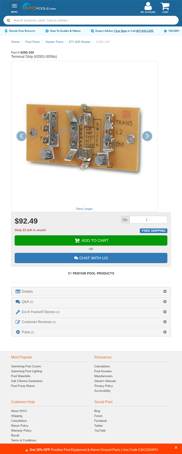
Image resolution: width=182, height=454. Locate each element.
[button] (176, 448)
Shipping (16, 416)
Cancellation (19, 420)
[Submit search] (8, 20)
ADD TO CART (94, 240)
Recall (15, 435)
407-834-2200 (144, 31)
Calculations (102, 366)
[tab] (91, 291)
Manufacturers (103, 376)
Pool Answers (103, 371)
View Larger (84, 208)
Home (15, 42)
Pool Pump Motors (23, 386)
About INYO (19, 411)
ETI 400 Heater (80, 42)
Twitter (98, 425)
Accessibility (102, 390)
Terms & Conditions (23, 440)
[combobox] (91, 20)
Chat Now (120, 31)
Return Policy (19, 425)
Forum (98, 416)
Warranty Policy (21, 430)
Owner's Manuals (105, 381)
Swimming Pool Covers (26, 366)
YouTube (100, 430)
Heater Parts (54, 42)
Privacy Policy (103, 386)
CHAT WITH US (93, 258)
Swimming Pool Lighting (26, 371)
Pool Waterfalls (21, 376)
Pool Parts (32, 42)
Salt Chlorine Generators (27, 381)
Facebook (100, 420)
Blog (97, 411)
